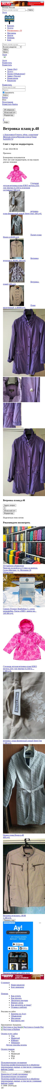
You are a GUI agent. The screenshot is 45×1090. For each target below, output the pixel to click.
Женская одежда (10, 137)
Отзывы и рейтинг (19, 1007)
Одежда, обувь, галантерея (26, 135)
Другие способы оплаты (16, 1045)
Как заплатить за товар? (21, 1005)
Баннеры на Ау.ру (18, 1014)
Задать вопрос (9, 505)
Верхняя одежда (24, 137)
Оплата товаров (7, 1049)
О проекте (5, 983)
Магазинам (15, 1018)
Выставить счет (17, 1020)
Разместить (7, 63)
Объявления (16, 1016)
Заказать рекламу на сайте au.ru (16, 973)
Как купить (16, 996)
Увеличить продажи (19, 1000)
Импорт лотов (17, 1003)
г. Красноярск (9, 135)
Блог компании (17, 987)
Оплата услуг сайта (9, 1034)
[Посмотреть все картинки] (23, 427)
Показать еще (9, 920)
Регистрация (7, 102)
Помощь (4, 994)
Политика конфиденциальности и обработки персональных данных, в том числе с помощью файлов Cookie (21, 1067)
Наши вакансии (17, 985)
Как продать (16, 998)
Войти (5, 97)
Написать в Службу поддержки (14, 1074)
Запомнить (9, 93)
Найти (5, 49)
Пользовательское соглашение (14, 1062)
